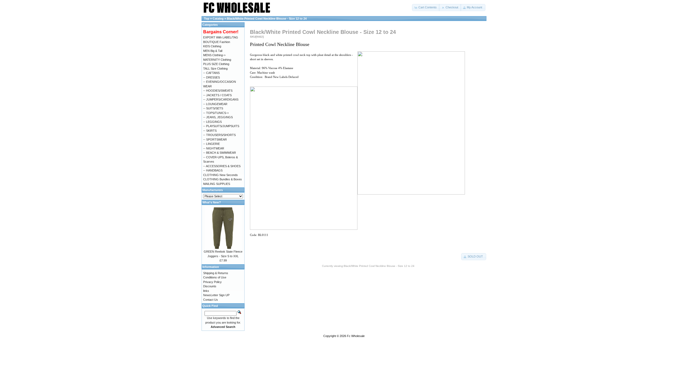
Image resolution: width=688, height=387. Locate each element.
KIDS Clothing (212, 46)
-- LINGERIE (211, 143)
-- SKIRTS (210, 130)
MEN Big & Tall (212, 50)
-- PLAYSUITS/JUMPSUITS (221, 126)
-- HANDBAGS (213, 170)
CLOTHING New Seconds (220, 175)
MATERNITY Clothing (217, 59)
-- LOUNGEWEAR (215, 104)
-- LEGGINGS (212, 121)
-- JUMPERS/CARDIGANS (220, 99)
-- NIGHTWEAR (213, 148)
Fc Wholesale (356, 336)
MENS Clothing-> (214, 55)
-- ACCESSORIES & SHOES (222, 166)
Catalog (218, 18)
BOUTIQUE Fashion (216, 42)
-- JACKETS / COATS (217, 95)
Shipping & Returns (215, 273)
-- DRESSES (211, 77)
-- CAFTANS (211, 72)
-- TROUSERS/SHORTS (219, 135)
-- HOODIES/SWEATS (217, 90)
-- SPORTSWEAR (215, 139)
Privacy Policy (212, 282)
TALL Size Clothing (215, 68)
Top (206, 18)
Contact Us (210, 299)
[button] (426, 7)
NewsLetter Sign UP (216, 295)
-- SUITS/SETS (213, 108)
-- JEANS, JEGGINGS (218, 117)
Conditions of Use (214, 277)
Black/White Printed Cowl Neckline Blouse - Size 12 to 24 (267, 18)
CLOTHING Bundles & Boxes (222, 179)
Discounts (209, 286)
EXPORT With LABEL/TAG (220, 37)
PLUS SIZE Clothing (216, 64)
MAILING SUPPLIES (216, 183)
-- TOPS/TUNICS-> (216, 112)
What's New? (211, 202)
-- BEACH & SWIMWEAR (219, 152)
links (206, 290)
